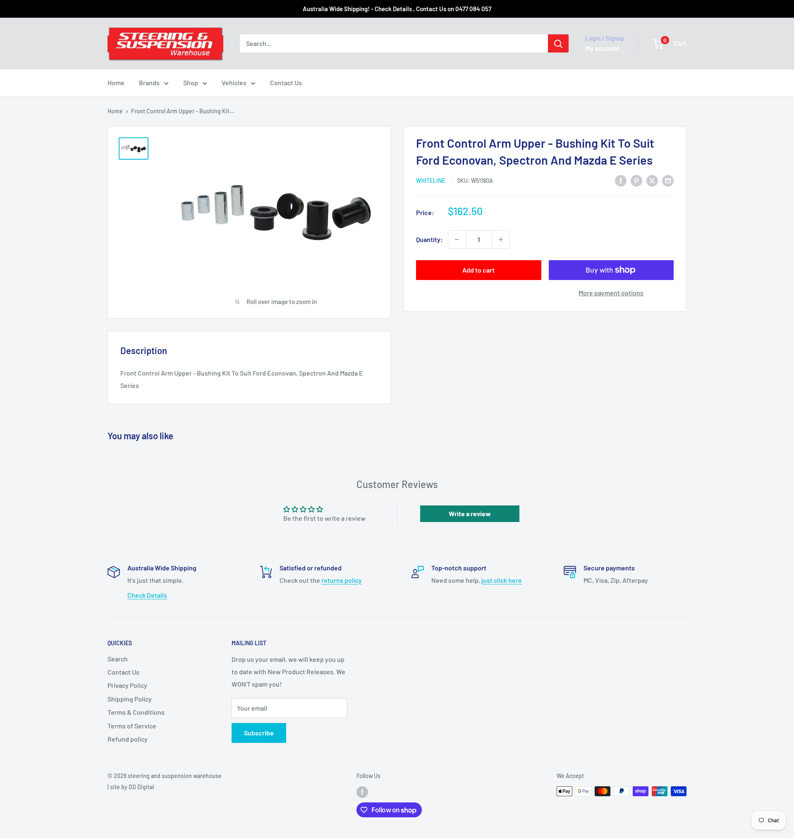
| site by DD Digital (131, 786)
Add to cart (478, 270)
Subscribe (259, 733)
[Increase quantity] (500, 239)
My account (602, 48)
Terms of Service (132, 726)
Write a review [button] (470, 513)
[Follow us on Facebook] (362, 792)
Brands (149, 82)
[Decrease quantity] (457, 239)
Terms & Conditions (136, 712)
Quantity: (429, 239)
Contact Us (286, 82)
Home (116, 82)
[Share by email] (668, 180)
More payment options (611, 293)
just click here (501, 580)
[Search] (558, 43)
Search (118, 659)
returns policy (341, 580)
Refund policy (128, 739)
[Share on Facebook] (621, 180)
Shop (190, 82)
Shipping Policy (130, 699)
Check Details (147, 595)
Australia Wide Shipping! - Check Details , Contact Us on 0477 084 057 (397, 8)
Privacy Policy (127, 685)
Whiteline (430, 180)
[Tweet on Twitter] (652, 180)
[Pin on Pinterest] (636, 180)
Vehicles (234, 82)
